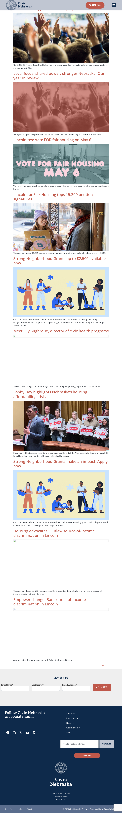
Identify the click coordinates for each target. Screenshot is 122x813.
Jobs (20, 809)
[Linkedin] (34, 733)
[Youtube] (27, 733)
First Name (6, 685)
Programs (70, 718)
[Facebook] (8, 733)
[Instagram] (14, 733)
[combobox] (79, 744)
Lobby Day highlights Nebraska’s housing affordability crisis (50, 394)
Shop (68, 732)
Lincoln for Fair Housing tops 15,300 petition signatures (53, 196)
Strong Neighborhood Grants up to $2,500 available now (59, 260)
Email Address (69, 685)
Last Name (37, 685)
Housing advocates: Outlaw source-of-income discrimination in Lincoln (54, 533)
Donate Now (95, 5)
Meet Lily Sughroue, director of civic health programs (61, 330)
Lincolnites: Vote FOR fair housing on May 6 (52, 139)
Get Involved (72, 727)
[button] (114, 5)
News (68, 723)
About (69, 713)
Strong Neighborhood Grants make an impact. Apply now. (60, 463)
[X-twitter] (21, 733)
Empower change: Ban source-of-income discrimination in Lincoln (49, 602)
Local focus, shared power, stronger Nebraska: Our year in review (58, 75)
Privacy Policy (9, 809)
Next (105, 665)
